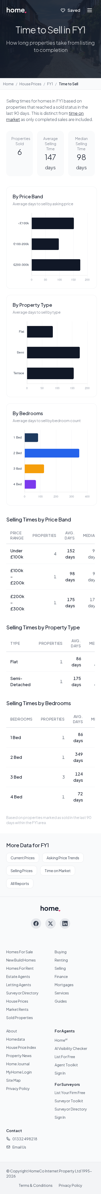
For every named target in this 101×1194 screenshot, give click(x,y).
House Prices (30, 83)
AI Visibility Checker (71, 1048)
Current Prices (23, 857)
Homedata (15, 1039)
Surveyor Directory (22, 993)
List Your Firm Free (70, 1092)
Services (62, 993)
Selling (60, 968)
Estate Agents (18, 976)
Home (8, 83)
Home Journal (18, 1063)
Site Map (13, 1080)
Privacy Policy (18, 1088)
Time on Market (58, 870)
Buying (61, 951)
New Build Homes (21, 960)
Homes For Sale (19, 951)
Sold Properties (19, 1017)
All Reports (20, 883)
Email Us (19, 1147)
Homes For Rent (20, 968)
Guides (61, 1001)
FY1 (50, 83)
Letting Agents (18, 984)
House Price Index (21, 1047)
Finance (61, 976)
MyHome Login (19, 1072)
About (11, 1031)
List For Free (65, 1056)
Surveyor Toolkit (69, 1100)
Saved (74, 10)
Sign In (60, 1073)
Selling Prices (22, 870)
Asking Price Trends (63, 857)
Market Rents (17, 1009)
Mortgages (64, 984)
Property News (19, 1055)
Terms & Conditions (36, 1185)
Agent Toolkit (66, 1064)
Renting (61, 960)
